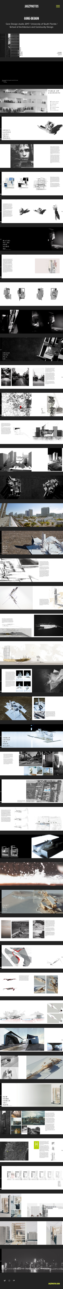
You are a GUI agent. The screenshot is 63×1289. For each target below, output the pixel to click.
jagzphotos (32, 6)
